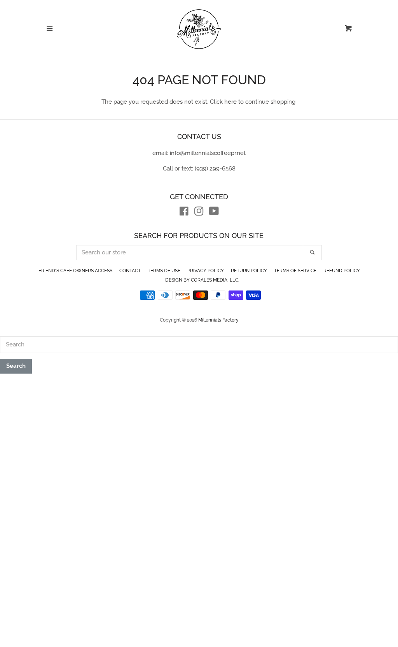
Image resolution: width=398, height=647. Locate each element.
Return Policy (249, 270)
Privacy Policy (205, 270)
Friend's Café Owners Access (75, 270)
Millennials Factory (218, 320)
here (230, 101)
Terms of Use (164, 270)
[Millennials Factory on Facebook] (184, 212)
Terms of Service (295, 270)
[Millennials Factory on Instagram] (199, 212)
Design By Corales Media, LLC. (202, 280)
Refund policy (341, 270)
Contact (130, 270)
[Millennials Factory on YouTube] (214, 212)
